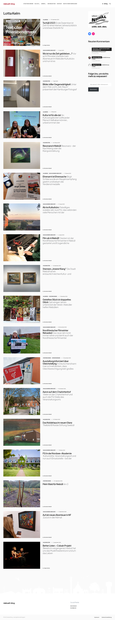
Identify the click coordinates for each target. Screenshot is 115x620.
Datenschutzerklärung (107, 617)
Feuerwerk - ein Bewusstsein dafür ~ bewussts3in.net (101, 49)
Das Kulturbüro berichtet (49, 50)
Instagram (73, 606)
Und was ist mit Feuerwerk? (99, 51)
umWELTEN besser (56, 357)
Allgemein (45, 19)
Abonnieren (93, 89)
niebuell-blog (9, 4)
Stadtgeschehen (53, 296)
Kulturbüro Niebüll (97, 57)
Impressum (96, 617)
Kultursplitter (46, 81)
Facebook (73, 608)
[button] (105, 4)
